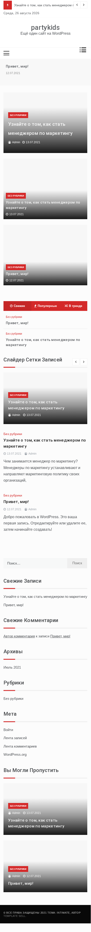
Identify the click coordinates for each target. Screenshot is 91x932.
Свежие (19, 306)
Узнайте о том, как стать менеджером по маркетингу (45, 597)
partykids (45, 27)
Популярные (47, 306)
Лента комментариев (20, 746)
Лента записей (15, 738)
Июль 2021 (12, 667)
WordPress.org (15, 754)
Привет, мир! (17, 66)
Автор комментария (19, 636)
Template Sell (14, 916)
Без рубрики (18, 115)
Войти (8, 730)
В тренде (75, 306)
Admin (16, 142)
